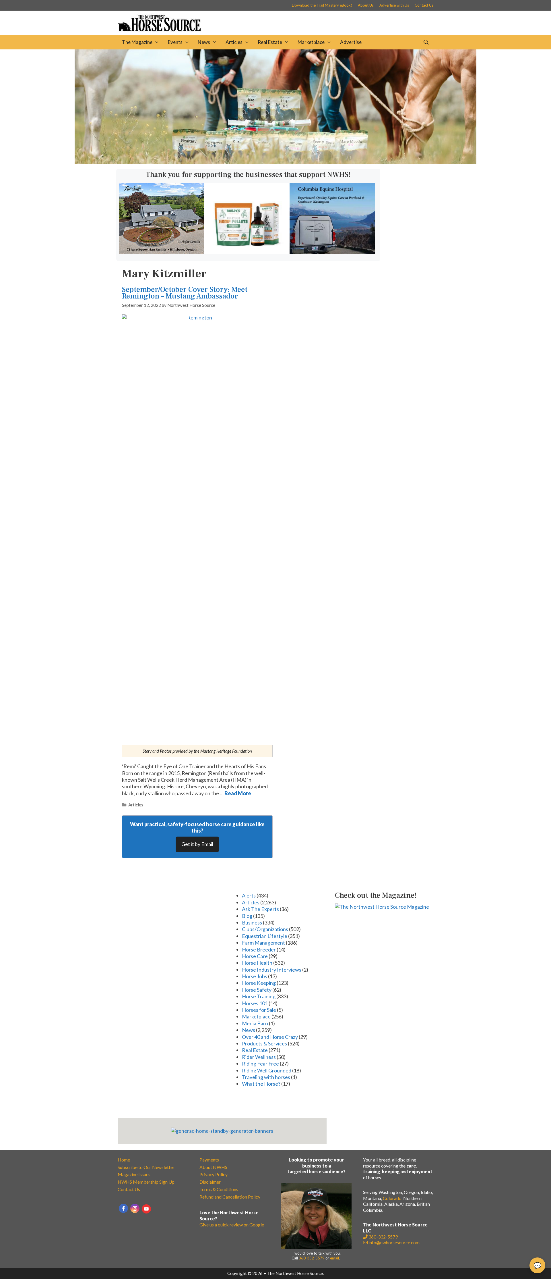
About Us (366, 5)
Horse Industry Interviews (271, 969)
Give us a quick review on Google (231, 1224)
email (334, 1258)
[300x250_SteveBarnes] (161, 252)
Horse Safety (256, 990)
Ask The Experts (260, 909)
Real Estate (270, 42)
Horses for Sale (259, 1010)
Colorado (392, 1198)
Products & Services (264, 1043)
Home (124, 1159)
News (204, 42)
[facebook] (123, 1208)
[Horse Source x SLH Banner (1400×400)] (275, 162)
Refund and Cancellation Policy (229, 1196)
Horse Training (259, 996)
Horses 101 (255, 1003)
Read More (237, 793)
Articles (234, 42)
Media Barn (255, 1023)
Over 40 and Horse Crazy (270, 1037)
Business (252, 922)
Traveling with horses (266, 1077)
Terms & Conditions (218, 1189)
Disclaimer (210, 1181)
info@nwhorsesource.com (394, 1242)
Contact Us (424, 5)
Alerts (249, 895)
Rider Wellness (259, 1057)
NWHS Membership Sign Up (146, 1181)
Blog (247, 916)
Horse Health (257, 963)
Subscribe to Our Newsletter (146, 1167)
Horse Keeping (259, 983)
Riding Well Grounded (266, 1070)
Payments (209, 1159)
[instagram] (134, 1208)
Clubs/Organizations (265, 929)
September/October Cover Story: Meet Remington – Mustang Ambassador (184, 293)
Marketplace (311, 42)
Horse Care (255, 956)
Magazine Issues (134, 1174)
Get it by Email (197, 844)
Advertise (351, 42)
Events (175, 42)
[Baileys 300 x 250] (247, 252)
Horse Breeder (259, 949)
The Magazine (137, 42)
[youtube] (146, 1208)
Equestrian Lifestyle (264, 936)
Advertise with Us (394, 5)
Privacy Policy (213, 1174)
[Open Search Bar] (425, 42)
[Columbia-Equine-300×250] (332, 252)
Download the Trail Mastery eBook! (322, 5)
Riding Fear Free (260, 1063)
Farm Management (263, 942)
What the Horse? (261, 1083)
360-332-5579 (312, 1258)
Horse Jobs (254, 976)
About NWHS (213, 1167)
